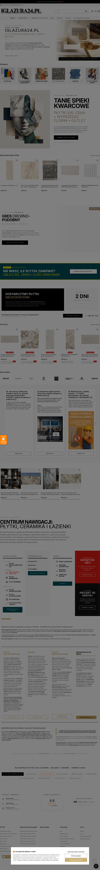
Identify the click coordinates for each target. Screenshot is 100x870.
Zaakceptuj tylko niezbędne (76, 852)
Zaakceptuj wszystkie (76, 860)
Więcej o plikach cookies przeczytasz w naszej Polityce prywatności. (38, 860)
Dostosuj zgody (76, 856)
